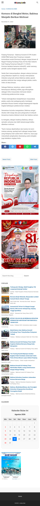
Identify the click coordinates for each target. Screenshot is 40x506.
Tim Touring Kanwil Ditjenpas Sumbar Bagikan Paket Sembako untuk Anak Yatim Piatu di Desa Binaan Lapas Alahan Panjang (23, 356)
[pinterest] (20, 147)
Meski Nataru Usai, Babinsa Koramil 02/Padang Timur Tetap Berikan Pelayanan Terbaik (23, 332)
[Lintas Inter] (20, 2)
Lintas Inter (22, 503)
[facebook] (5, 147)
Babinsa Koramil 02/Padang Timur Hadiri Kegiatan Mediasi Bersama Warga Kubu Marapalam (23, 344)
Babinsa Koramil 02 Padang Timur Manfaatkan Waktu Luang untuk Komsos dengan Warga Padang (22, 367)
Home (20, 496)
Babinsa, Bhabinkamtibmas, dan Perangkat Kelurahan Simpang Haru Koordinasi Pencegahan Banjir (23, 389)
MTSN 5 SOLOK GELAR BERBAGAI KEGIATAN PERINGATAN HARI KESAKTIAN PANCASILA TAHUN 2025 (24, 320)
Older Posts (33, 159)
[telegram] (35, 147)
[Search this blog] (37, 2)
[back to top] (36, 502)
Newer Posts (6, 159)
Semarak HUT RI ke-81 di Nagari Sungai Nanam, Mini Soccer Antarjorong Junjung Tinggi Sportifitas (23, 308)
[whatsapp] (27, 147)
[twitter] (12, 147)
